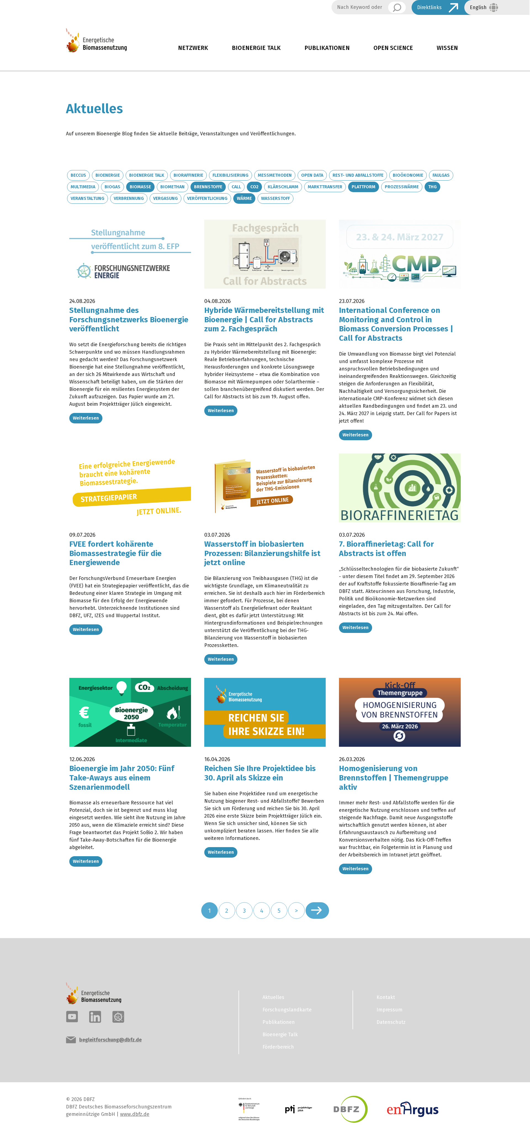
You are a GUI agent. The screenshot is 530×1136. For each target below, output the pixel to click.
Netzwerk (193, 48)
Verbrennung (129, 198)
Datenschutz (391, 1022)
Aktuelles (273, 997)
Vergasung (165, 198)
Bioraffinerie (188, 175)
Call (236, 186)
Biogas (112, 186)
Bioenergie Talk (256, 48)
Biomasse (140, 186)
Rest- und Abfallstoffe (358, 175)
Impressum (389, 1010)
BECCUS (78, 175)
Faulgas (441, 175)
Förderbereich (278, 1047)
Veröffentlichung (207, 198)
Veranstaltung (87, 198)
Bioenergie (108, 175)
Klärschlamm (283, 186)
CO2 (254, 186)
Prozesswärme (402, 186)
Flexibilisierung (230, 175)
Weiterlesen (86, 418)
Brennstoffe (208, 186)
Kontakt (386, 997)
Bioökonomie (408, 175)
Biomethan (172, 186)
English (478, 7)
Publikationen (327, 48)
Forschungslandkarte (287, 1010)
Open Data (312, 175)
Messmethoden (275, 175)
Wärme (244, 198)
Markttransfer (325, 186)
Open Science (393, 48)
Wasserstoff (275, 198)
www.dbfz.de (134, 1114)
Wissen (447, 48)
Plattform (363, 186)
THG (432, 186)
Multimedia (83, 186)
